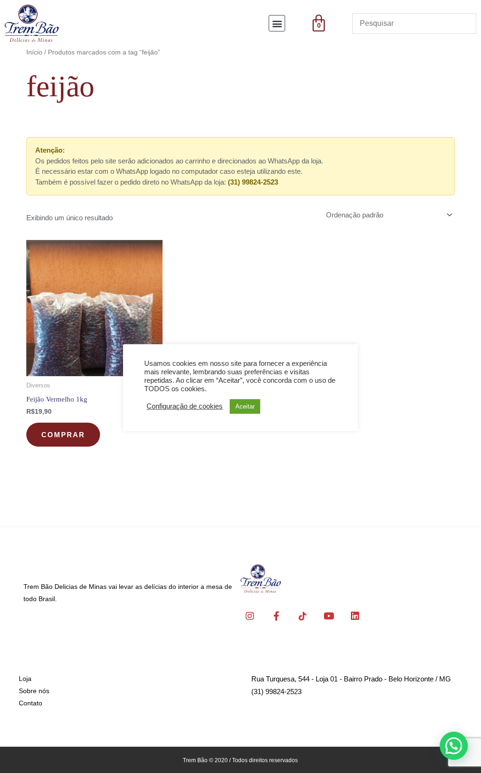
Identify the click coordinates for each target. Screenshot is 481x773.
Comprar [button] (63, 435)
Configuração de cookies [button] (185, 406)
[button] (277, 23)
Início (34, 52)
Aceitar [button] (245, 406)
